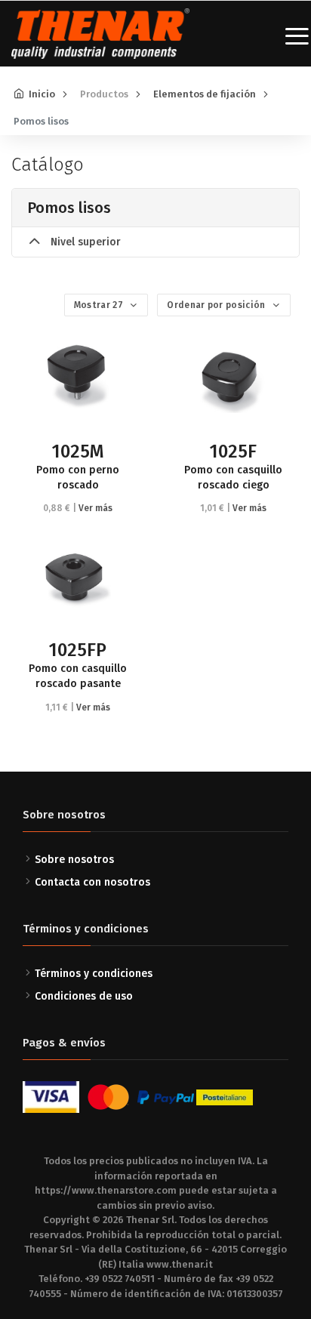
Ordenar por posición (217, 305)
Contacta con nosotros (92, 882)
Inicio (42, 94)
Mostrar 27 (99, 305)
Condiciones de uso (84, 996)
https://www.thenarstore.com (106, 1190)
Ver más (95, 508)
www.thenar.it (179, 1264)
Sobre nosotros (74, 859)
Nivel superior (84, 242)
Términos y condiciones (93, 973)
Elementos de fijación (204, 94)
